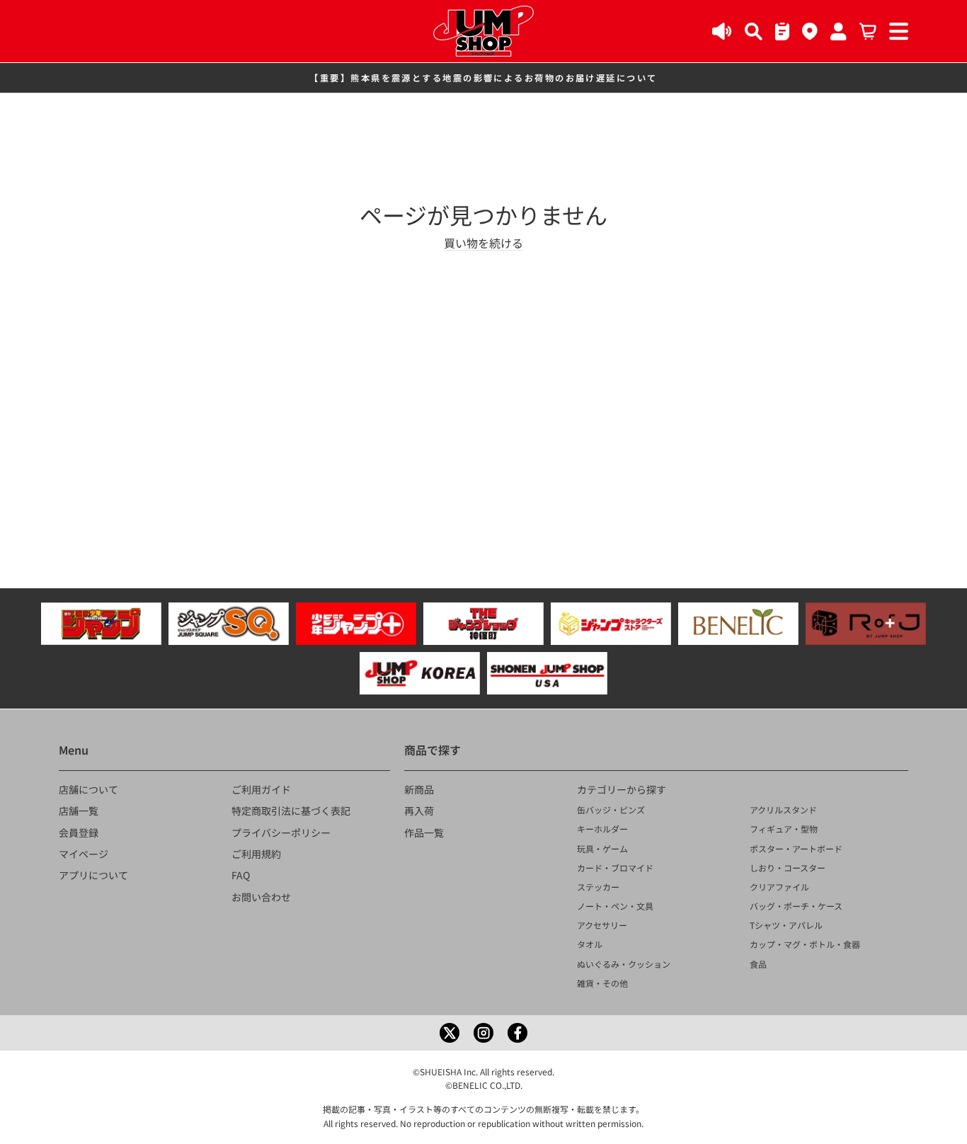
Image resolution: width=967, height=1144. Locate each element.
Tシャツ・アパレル (786, 925)
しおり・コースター (787, 868)
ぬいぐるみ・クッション (623, 964)
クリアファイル (779, 887)
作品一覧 (424, 832)
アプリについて (93, 875)
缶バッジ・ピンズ (611, 809)
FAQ (240, 875)
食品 (758, 964)
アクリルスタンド (783, 809)
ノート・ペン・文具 (615, 906)
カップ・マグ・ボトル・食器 (805, 944)
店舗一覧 (78, 810)
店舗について (88, 789)
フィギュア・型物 (784, 829)
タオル (589, 944)
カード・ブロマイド (615, 868)
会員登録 (78, 832)
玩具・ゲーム (602, 848)
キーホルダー (602, 829)
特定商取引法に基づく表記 (290, 810)
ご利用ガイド (261, 789)
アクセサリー (602, 925)
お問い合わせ (261, 897)
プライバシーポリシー (281, 832)
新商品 (419, 789)
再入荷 (419, 810)
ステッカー (598, 887)
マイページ (83, 854)
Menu (73, 749)
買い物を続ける (483, 242)
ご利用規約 (256, 854)
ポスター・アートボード (796, 848)
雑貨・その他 (602, 983)
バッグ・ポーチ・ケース (796, 906)
